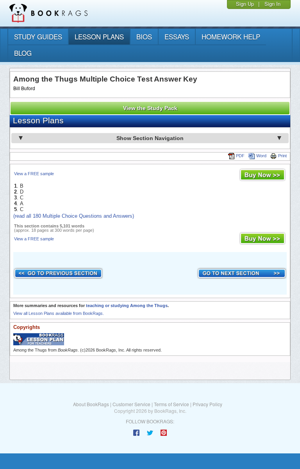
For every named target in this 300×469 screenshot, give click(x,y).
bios (144, 36)
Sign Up (245, 3)
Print (282, 155)
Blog (23, 53)
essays (176, 36)
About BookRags (91, 404)
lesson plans (99, 36)
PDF (240, 155)
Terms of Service (171, 404)
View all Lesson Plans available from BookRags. (58, 313)
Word (261, 155)
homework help (231, 36)
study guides (38, 36)
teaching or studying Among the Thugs (127, 305)
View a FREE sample (34, 173)
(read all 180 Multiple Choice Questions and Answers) (73, 216)
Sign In (272, 3)
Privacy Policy (207, 404)
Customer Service (131, 404)
